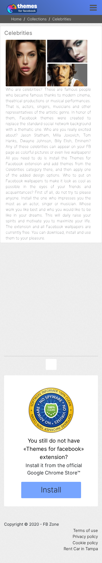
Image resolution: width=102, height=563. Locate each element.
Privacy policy (85, 536)
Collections (37, 19)
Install (51, 489)
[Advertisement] (51, 301)
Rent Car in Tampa (81, 548)
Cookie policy (85, 542)
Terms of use (85, 530)
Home (16, 19)
